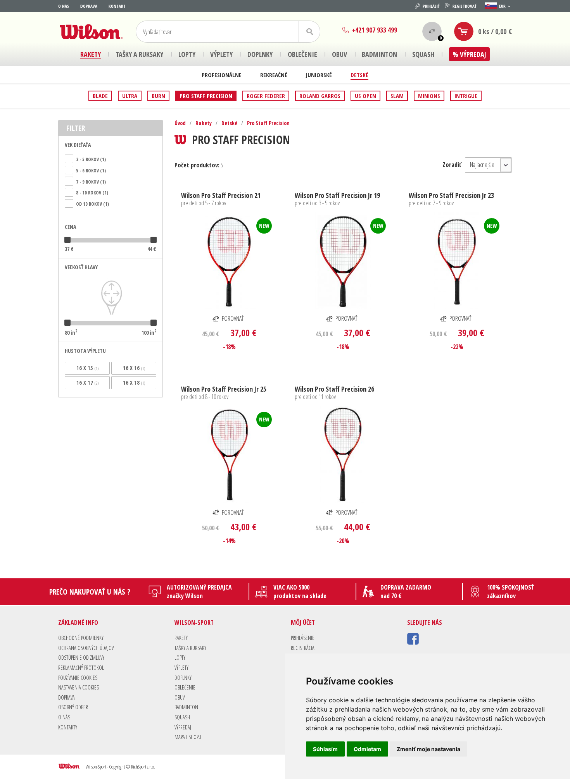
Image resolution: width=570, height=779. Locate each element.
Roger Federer (266, 96)
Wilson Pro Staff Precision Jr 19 (337, 195)
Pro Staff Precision (206, 96)
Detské (359, 75)
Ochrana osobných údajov (86, 648)
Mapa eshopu (187, 737)
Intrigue (465, 96)
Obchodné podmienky (81, 637)
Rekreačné (273, 75)
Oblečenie (184, 687)
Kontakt (117, 6)
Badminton (186, 707)
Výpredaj (182, 727)
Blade (100, 96)
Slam (397, 96)
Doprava (88, 6)
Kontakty (67, 727)
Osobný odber (73, 707)
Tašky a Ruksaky (190, 648)
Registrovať (465, 6)
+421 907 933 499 (374, 30)
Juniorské (319, 75)
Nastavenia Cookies (78, 687)
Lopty (179, 657)
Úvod (180, 123)
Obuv (179, 697)
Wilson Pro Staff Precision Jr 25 (223, 389)
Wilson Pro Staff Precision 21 (221, 195)
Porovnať (233, 318)
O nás (63, 6)
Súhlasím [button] (325, 749)
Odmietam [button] (367, 749)
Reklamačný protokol (81, 667)
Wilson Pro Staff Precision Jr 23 (451, 195)
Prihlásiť (431, 6)
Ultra (129, 96)
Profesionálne (222, 75)
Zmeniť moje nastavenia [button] (428, 749)
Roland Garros (319, 96)
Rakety (203, 123)
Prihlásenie (302, 637)
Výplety (181, 667)
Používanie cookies (77, 677)
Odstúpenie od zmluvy (81, 657)
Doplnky (183, 677)
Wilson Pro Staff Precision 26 (334, 389)
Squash (182, 717)
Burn (158, 96)
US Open (365, 96)
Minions (429, 96)
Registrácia (302, 648)
